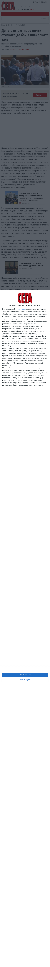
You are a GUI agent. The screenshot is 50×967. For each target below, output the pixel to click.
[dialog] (25, 628)
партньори (22, 309)
